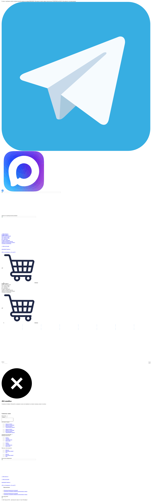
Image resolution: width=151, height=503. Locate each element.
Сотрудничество (9, 439)
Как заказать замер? (9, 451)
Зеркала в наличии (119, 324)
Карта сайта (8, 440)
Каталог (6, 324)
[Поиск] (149, 362)
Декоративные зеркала (10, 427)
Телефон (3, 417)
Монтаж (61, 324)
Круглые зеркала (9, 426)
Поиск (3, 361)
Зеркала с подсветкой (10, 425)
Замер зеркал (25, 324)
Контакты (99, 324)
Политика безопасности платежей (11, 490)
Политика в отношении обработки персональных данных (15, 491)
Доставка (43, 324)
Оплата (80, 324)
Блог (6, 452)
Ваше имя (4, 415)
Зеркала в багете (9, 423)
